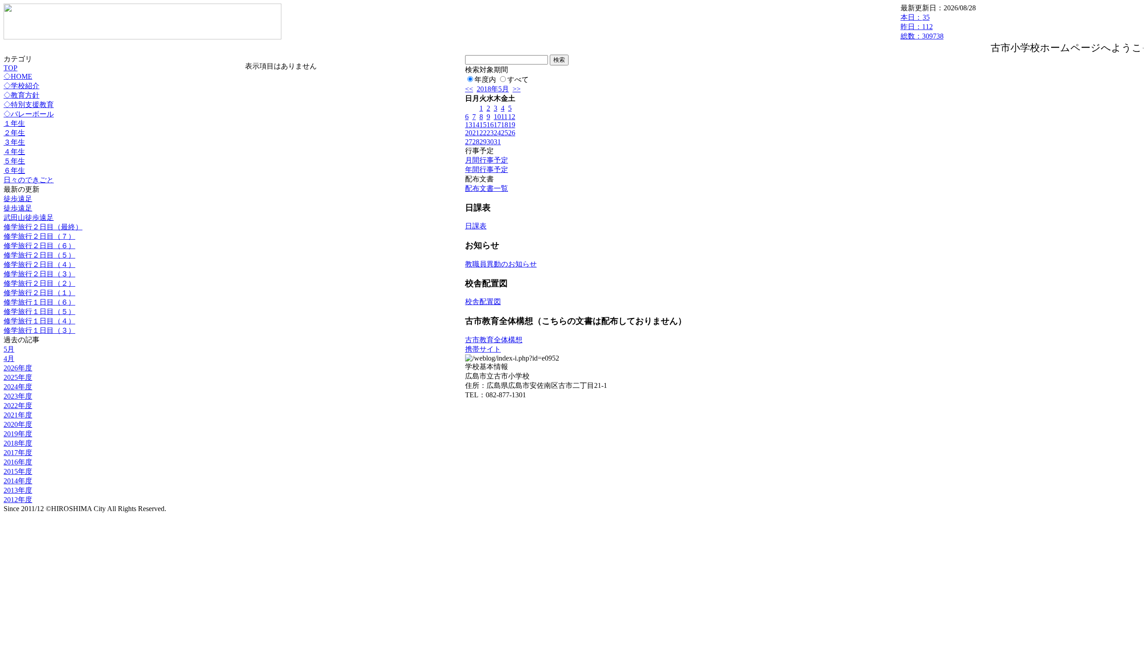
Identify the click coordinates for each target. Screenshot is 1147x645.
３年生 (14, 142)
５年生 (14, 161)
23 (490, 133)
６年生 (14, 170)
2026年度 (18, 368)
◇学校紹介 (21, 86)
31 (497, 142)
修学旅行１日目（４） (39, 321)
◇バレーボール (29, 114)
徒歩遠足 (18, 198)
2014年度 (18, 481)
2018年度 (18, 443)
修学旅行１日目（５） (39, 311)
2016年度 (18, 462)
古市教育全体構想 (493, 340)
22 (483, 133)
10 (497, 116)
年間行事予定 (486, 169)
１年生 (14, 123)
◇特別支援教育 (29, 104)
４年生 (14, 151)
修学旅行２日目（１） (39, 293)
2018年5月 (493, 89)
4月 (9, 358)
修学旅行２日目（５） (39, 255)
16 (490, 125)
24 (497, 133)
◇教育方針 (21, 95)
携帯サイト (483, 349)
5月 (9, 349)
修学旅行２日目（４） (39, 264)
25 (504, 133)
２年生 (14, 133)
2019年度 (18, 434)
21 (475, 133)
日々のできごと (29, 180)
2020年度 (18, 424)
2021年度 (18, 415)
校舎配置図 (483, 301)
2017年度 (18, 452)
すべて (518, 79)
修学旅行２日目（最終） (43, 227)
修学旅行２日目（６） (39, 245)
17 (497, 125)
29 (483, 142)
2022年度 (18, 405)
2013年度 (18, 490)
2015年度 (18, 471)
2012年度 (18, 499)
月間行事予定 (486, 160)
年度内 (485, 79)
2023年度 (18, 396)
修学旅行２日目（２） (39, 283)
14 (475, 125)
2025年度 (18, 377)
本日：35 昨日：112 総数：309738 (922, 26)
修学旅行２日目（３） (39, 274)
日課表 (476, 226)
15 (483, 125)
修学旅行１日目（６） (39, 302)
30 (490, 142)
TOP (10, 68)
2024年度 (18, 387)
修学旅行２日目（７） (39, 236)
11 (504, 116)
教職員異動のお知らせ (501, 264)
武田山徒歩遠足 (29, 217)
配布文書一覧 (486, 188)
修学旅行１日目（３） (39, 330)
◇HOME (18, 76)
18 (504, 125)
